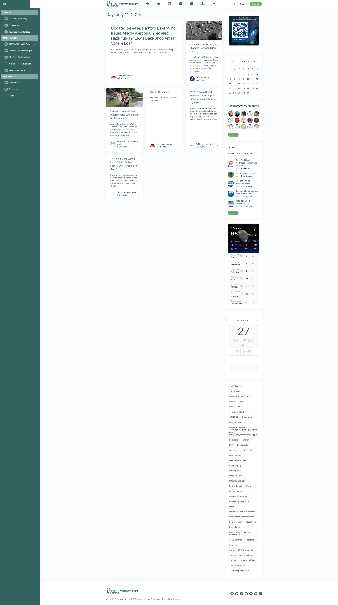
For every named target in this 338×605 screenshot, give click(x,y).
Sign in (243, 4)
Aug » (254, 61)
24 (248, 88)
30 (243, 93)
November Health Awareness (242, 512)
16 (244, 84)
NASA (231, 507)
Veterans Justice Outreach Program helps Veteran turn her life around (124, 115)
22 (239, 88)
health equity (235, 466)
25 (252, 88)
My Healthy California (239, 501)
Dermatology (235, 422)
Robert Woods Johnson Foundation (239, 533)
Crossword (247, 417)
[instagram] (241, 593)
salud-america (235, 540)
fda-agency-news (125, 75)
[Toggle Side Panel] (4, 4)
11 (253, 79)
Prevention (251, 522)
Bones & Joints (236, 396)
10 (248, 79)
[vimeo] (255, 593)
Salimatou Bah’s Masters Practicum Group (247, 192)
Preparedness (235, 522)
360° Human (235, 391)
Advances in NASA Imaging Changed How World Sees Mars (203, 48)
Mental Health (235, 491)
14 (234, 84)
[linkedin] (246, 593)
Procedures (234, 527)
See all (233, 135)
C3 (248, 396)
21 (235, 88)
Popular (248, 153)
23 (243, 88)
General (232, 450)
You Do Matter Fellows (246, 173)
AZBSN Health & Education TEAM (243, 202)
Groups (232, 147)
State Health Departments (241, 550)
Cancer (232, 402)
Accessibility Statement (172, 599)
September (251, 540)
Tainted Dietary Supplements (242, 555)
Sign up (255, 4)
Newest (231, 153)
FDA (231, 445)
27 (230, 93)
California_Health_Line (205, 144)
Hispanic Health (236, 476)
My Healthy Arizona (238, 496)
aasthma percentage (238, 571)
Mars (248, 486)
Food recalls (242, 445)
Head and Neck (236, 455)
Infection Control (237, 481)
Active (239, 153)
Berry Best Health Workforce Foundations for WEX (246, 163)
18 (253, 84)
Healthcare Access (237, 460)
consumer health (236, 412)
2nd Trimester (235, 386)
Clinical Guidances (159, 92)
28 (234, 93)
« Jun (232, 61)
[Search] (233, 4)
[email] (232, 593)
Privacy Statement (152, 599)
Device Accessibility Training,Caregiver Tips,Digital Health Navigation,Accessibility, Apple (243, 431)
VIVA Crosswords (237, 565)
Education (233, 440)
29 (239, 93)
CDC (242, 402)
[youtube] (260, 593)
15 (239, 84)
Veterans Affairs (247, 560)
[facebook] (236, 593)
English (246, 440)
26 (257, 88)
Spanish (233, 545)
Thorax (232, 560)
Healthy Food (235, 471)
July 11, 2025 (122, 78)
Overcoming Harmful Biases (241, 517)
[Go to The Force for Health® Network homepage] (122, 4)
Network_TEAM (202, 77)
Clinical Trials (235, 407)
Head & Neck (246, 450)
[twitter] (251, 593)
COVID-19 (233, 417)
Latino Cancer (235, 486)
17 (248, 84)
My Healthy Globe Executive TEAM (243, 182)
